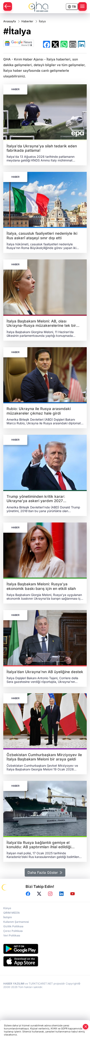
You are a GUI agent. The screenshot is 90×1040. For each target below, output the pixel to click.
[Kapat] (85, 1027)
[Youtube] (72, 893)
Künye (7, 908)
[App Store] (45, 961)
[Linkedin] (61, 893)
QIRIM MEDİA (11, 912)
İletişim (7, 917)
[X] (39, 893)
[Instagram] (50, 893)
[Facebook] (28, 893)
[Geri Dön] (7, 6)
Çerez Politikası (13, 931)
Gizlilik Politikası (13, 926)
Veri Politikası (11, 935)
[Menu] (82, 6)
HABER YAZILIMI (13, 983)
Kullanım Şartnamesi (16, 921)
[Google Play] (45, 949)
